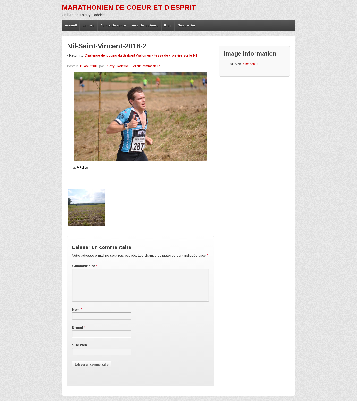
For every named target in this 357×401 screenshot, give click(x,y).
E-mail (77, 327)
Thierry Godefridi (117, 66)
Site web (79, 345)
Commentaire (84, 266)
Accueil (71, 25)
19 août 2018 (89, 66)
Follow (83, 167)
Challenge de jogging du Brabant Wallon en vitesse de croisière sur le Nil (141, 55)
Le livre (88, 25)
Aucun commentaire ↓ (147, 66)
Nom (76, 310)
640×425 (249, 64)
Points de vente (113, 25)
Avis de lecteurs (145, 25)
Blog (167, 25)
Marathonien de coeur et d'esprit (129, 7)
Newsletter (187, 25)
